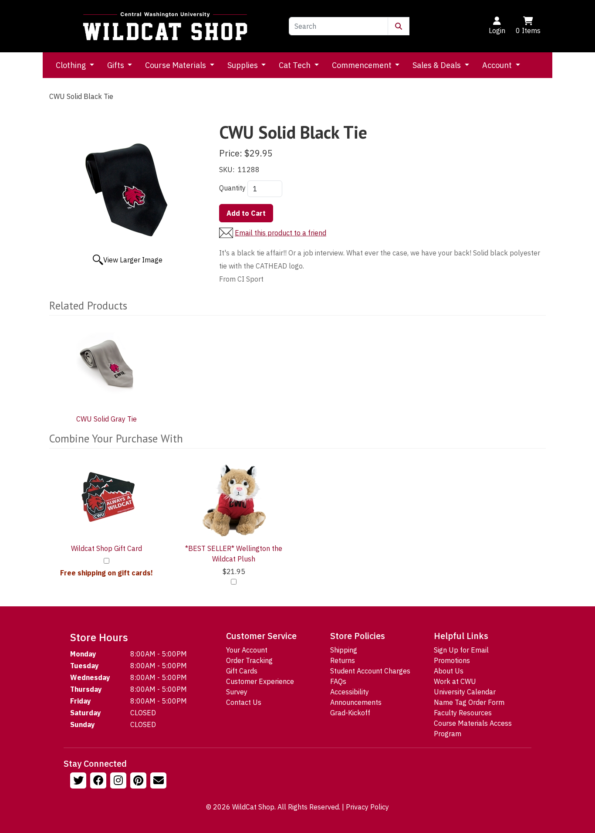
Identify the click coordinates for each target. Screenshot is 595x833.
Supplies (243, 65)
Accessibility (349, 691)
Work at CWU (455, 681)
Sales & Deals (437, 65)
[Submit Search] (398, 26)
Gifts (116, 65)
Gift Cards (241, 670)
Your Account (246, 650)
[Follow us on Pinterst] (139, 781)
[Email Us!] (159, 781)
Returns (342, 660)
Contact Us (243, 702)
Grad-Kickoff (350, 712)
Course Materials (176, 65)
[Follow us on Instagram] (119, 781)
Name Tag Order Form (469, 702)
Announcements (356, 702)
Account (498, 65)
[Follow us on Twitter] (79, 781)
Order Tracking (249, 660)
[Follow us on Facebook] (99, 781)
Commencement (362, 65)
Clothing (72, 65)
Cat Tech (295, 65)
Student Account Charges (370, 670)
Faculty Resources (463, 712)
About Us (448, 670)
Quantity (232, 188)
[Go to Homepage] (165, 26)
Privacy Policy (367, 806)
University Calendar (465, 691)
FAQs (338, 681)
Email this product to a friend (280, 232)
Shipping (343, 650)
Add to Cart (246, 213)
